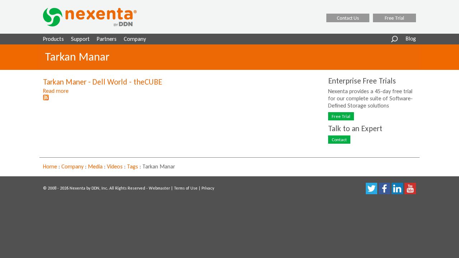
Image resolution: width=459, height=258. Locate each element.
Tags (132, 166)
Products (53, 38)
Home (50, 166)
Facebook (384, 188)
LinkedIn (397, 188)
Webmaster (159, 188)
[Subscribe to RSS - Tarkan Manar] (46, 98)
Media (95, 166)
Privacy (208, 188)
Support (80, 38)
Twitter (371, 188)
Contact (339, 139)
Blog (411, 39)
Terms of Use (186, 188)
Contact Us (348, 18)
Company (135, 38)
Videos (115, 166)
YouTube (410, 188)
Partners (107, 38)
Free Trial (394, 18)
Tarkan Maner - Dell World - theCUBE (102, 82)
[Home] (99, 17)
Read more (55, 90)
